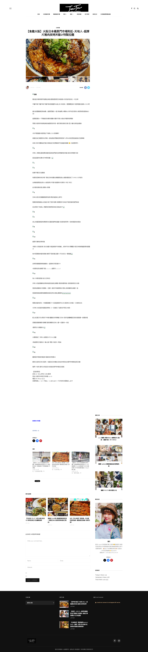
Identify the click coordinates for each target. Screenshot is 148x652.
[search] (137, 8)
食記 (64, 14)
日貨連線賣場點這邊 (106, 14)
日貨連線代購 (46, 14)
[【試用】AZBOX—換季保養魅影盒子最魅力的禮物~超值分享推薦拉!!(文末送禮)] (64, 613)
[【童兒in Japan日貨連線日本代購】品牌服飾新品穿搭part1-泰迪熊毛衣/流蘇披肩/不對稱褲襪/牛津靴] (41, 457)
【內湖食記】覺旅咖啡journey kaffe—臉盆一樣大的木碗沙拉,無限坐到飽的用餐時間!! (79, 624)
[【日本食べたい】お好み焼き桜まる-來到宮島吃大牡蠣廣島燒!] (36, 507)
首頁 (39, 14)
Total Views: (99, 579)
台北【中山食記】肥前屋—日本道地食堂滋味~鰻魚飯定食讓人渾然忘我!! (60, 464)
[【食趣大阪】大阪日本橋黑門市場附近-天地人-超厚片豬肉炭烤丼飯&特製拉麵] (58, 60)
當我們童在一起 (35, 430)
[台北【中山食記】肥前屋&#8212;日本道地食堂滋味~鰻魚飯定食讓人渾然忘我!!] (61, 457)
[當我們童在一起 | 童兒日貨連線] (31, 640)
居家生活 (95, 14)
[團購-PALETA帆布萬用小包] (108, 480)
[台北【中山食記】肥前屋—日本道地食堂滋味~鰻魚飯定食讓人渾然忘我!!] (80, 507)
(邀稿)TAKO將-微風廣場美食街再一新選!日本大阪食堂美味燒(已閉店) (57, 520)
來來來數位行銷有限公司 (87, 649)
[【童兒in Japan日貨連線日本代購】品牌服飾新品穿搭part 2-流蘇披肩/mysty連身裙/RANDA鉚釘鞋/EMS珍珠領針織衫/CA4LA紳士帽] (81, 457)
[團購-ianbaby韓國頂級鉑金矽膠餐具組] (108, 454)
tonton (32, 87)
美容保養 (79, 14)
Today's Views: (100, 575)
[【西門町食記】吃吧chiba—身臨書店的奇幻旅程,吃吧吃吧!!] (64, 604)
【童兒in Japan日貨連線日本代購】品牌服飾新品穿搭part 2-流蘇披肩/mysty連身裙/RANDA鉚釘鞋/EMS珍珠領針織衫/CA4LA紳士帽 (80, 466)
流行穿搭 (87, 14)
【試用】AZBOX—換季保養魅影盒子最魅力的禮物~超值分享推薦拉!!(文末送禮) (79, 613)
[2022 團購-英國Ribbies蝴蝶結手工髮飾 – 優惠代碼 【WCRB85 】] (108, 428)
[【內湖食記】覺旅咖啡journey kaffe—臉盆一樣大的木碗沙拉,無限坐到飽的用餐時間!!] (64, 624)
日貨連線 (59, 649)
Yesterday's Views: (101, 577)
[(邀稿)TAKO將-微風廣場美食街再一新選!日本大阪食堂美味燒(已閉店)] (58, 507)
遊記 (71, 14)
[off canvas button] (10, 8)
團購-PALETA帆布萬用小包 (109, 490)
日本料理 (58, 27)
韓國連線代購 (56, 14)
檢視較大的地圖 (36, 420)
